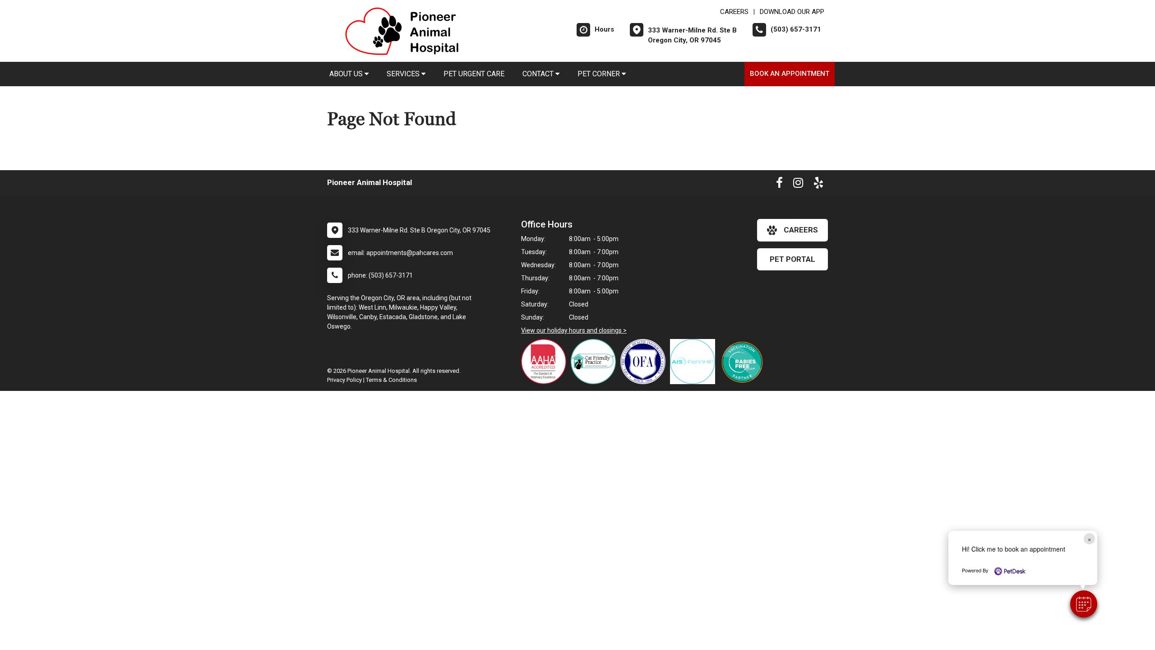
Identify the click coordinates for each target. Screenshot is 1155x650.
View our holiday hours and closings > (574, 330)
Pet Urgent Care (474, 74)
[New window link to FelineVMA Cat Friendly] (595, 361)
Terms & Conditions (391, 379)
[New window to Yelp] (818, 184)
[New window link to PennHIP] (695, 361)
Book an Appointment (789, 74)
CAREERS (734, 12)
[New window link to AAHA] (546, 361)
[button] (1083, 604)
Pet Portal (792, 259)
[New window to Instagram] (798, 184)
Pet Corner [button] (600, 74)
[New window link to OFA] (645, 361)
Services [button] (404, 74)
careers (801, 229)
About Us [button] (347, 74)
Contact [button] (538, 74)
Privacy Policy (344, 379)
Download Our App (792, 12)
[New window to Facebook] (779, 184)
